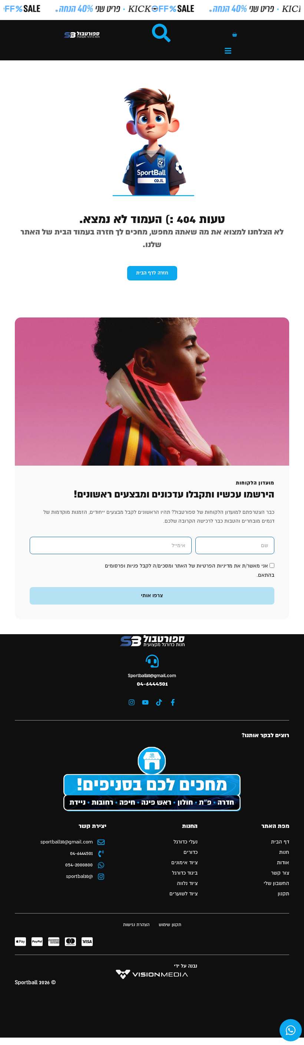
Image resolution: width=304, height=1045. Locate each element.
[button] (228, 50)
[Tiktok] (159, 702)
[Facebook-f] (172, 702)
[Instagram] (131, 702)
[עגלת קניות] (234, 34)
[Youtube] (145, 702)
